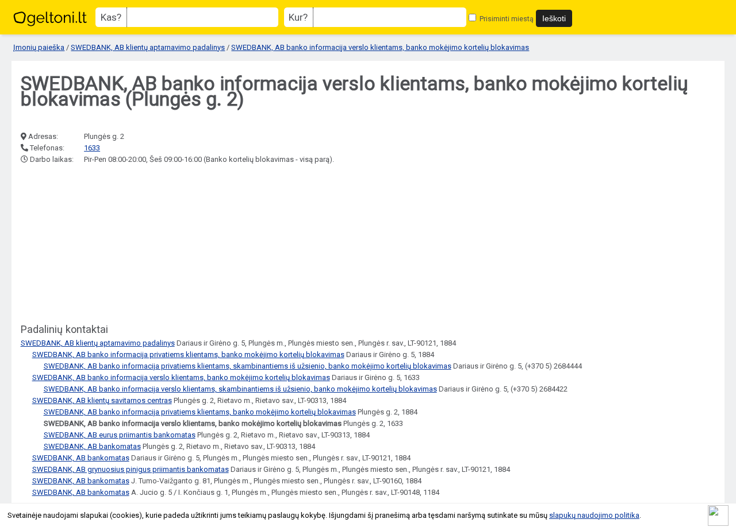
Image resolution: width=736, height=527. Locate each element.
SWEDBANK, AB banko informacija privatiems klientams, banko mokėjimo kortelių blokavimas (188, 354)
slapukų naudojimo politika (594, 515)
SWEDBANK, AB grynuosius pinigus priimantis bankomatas (130, 469)
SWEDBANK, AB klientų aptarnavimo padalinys (148, 47)
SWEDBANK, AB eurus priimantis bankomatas (119, 435)
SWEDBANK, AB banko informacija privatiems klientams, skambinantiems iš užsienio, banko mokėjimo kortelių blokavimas (247, 366)
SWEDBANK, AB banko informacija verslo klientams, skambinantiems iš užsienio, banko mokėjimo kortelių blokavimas (240, 389)
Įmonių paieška (38, 47)
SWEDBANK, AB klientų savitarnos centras (102, 400)
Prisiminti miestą (506, 18)
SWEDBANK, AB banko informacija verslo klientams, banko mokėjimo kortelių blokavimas (380, 47)
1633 (92, 148)
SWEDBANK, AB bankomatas (92, 446)
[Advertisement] (107, 244)
